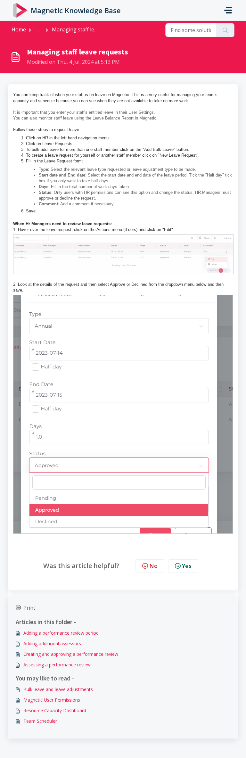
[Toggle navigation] (228, 10)
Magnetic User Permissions (51, 700)
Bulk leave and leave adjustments (58, 689)
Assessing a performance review (57, 665)
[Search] (225, 30)
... (38, 29)
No (153, 566)
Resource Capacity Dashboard (54, 710)
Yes (187, 566)
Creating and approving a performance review (70, 654)
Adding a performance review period (61, 633)
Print (29, 607)
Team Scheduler (40, 721)
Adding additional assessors (52, 643)
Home (19, 29)
